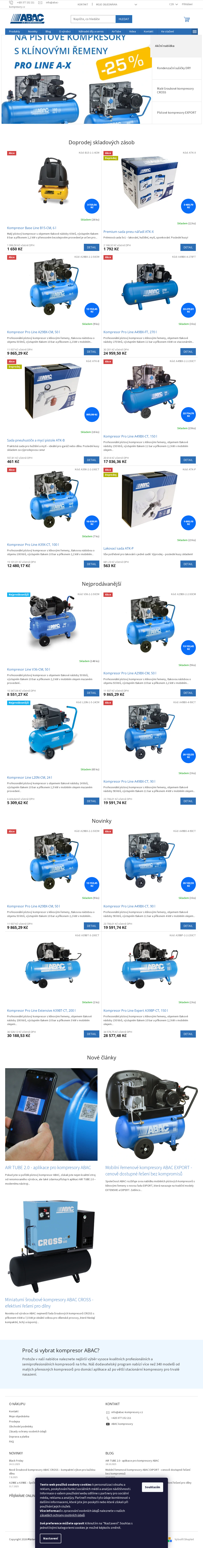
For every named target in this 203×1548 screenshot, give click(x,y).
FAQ (10, 1442)
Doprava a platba (18, 1437)
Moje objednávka (105, 4)
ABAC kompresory (121, 1424)
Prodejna (13, 1422)
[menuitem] (13, 31)
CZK (170, 4)
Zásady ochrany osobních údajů (26, 1432)
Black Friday (15, 1461)
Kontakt (81, 4)
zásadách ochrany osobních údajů (60, 1515)
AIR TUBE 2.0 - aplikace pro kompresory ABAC (131, 1461)
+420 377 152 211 (120, 1418)
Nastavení (49, 1538)
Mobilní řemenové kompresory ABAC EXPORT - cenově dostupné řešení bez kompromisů (146, 1472)
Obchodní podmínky (20, 1427)
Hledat (122, 19)
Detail (90, 247)
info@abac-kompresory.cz (126, 1412)
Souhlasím (151, 1487)
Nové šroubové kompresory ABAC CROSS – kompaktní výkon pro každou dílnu (51, 1472)
